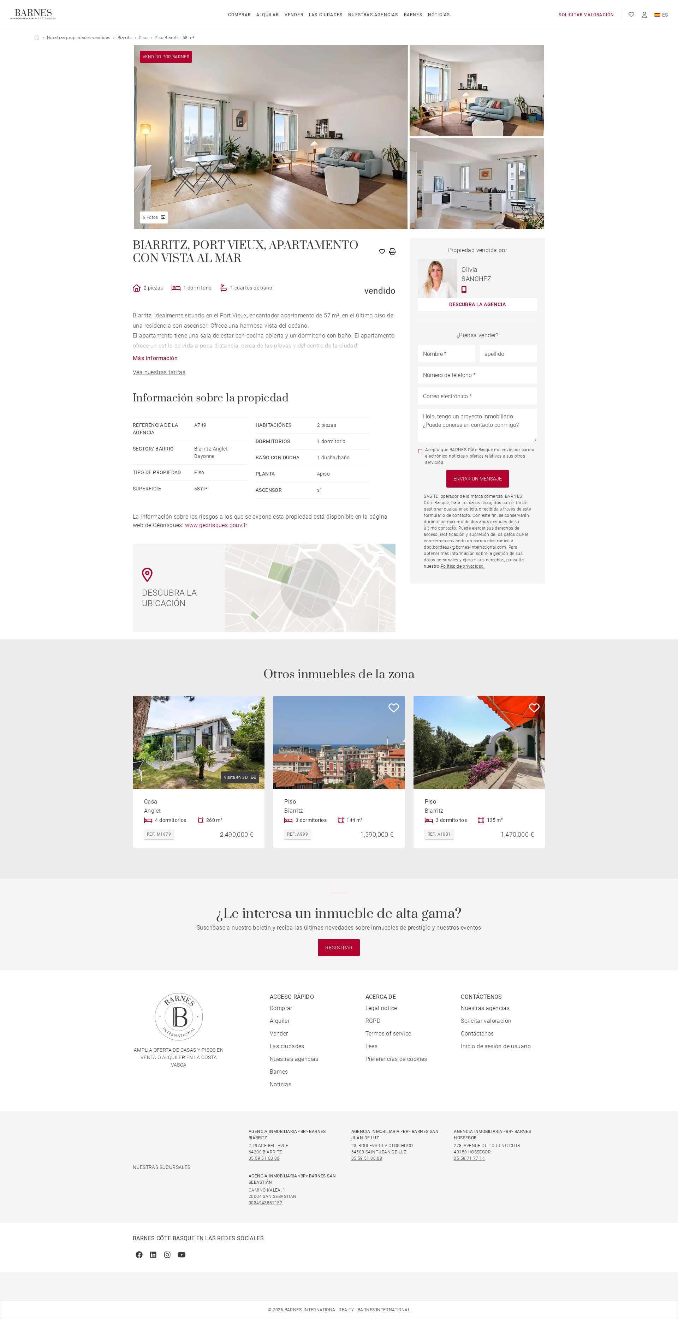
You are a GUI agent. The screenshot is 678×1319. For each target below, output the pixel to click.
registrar (339, 947)
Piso (143, 37)
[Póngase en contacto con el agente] (464, 289)
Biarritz (125, 37)
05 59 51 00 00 (264, 1158)
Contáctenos (477, 1033)
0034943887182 (265, 1202)
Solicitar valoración (586, 14)
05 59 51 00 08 (366, 1158)
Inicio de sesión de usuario (496, 1046)
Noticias (439, 14)
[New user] (644, 15)
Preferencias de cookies (396, 1059)
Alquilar (267, 14)
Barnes (413, 14)
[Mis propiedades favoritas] (631, 15)
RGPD (373, 1020)
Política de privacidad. (463, 566)
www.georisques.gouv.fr (216, 525)
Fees (371, 1046)
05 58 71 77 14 (469, 1158)
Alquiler (280, 1020)
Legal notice (381, 1008)
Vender (294, 14)
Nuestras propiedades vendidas (79, 37)
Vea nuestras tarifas (159, 372)
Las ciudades (326, 14)
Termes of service (388, 1033)
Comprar (239, 14)
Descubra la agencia (477, 304)
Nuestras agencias (373, 14)
